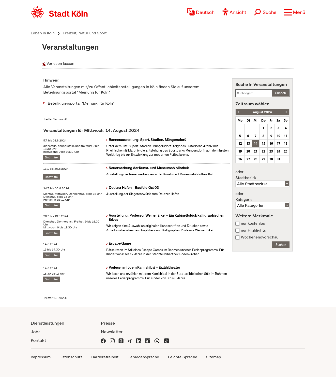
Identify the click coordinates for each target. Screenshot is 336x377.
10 (278, 136)
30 (271, 159)
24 (278, 151)
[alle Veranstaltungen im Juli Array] (239, 112)
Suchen (280, 93)
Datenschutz (71, 357)
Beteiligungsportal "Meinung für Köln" (81, 103)
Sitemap (213, 357)
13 (248, 143)
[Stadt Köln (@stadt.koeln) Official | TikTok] (166, 340)
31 (278, 159)
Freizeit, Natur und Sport (85, 33)
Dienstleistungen (47, 323)
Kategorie (244, 196)
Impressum (41, 357)
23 (271, 151)
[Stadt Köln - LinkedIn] (138, 340)
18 (285, 143)
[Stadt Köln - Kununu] (147, 340)
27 (248, 159)
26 (240, 159)
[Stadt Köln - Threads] (121, 340)
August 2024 (262, 112)
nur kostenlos (253, 223)
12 (240, 143)
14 (255, 143)
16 (271, 143)
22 (263, 151)
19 (240, 151)
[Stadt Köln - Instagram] (112, 340)
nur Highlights (253, 230)
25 (285, 151)
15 (263, 143)
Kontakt (38, 340)
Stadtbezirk (245, 174)
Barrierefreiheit (105, 357)
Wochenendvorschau (259, 237)
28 (255, 159)
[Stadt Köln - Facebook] (103, 340)
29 (263, 159)
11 (285, 136)
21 (255, 151)
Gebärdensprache (143, 357)
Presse (108, 323)
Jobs (36, 332)
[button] (294, 12)
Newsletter (112, 332)
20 (248, 151)
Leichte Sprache (182, 357)
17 (278, 143)
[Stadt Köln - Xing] (129, 340)
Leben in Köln (43, 33)
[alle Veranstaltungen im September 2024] (286, 112)
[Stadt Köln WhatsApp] (157, 340)
